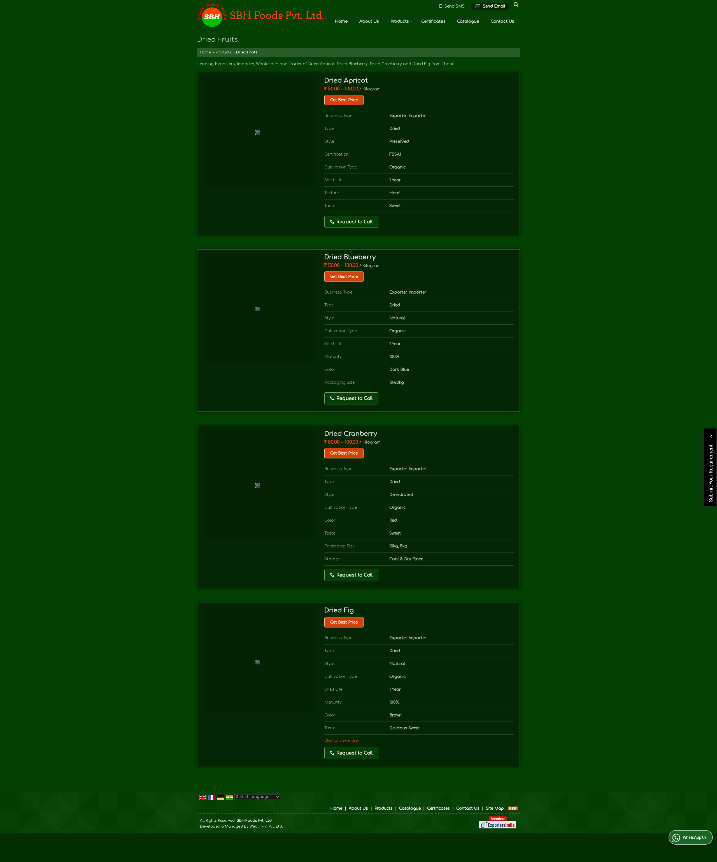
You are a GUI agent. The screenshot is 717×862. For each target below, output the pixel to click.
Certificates (433, 21)
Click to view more (341, 740)
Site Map (495, 808)
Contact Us (502, 21)
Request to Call (354, 221)
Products (399, 21)
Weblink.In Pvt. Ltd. (266, 826)
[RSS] (513, 808)
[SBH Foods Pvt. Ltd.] (260, 15)
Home (341, 21)
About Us (369, 21)
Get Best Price (344, 100)
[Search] (515, 4)
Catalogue (468, 21)
